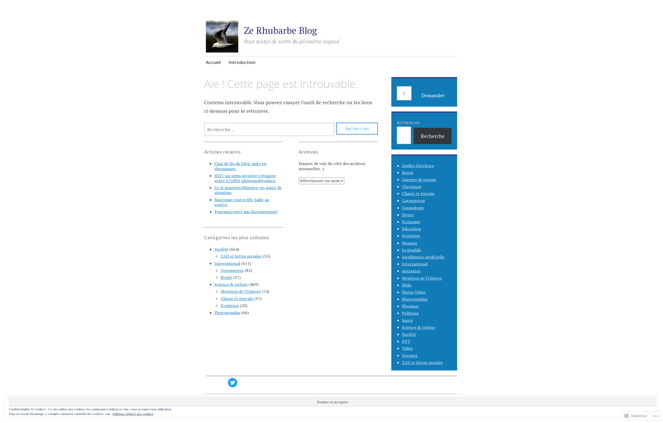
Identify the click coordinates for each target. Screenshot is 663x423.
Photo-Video (414, 292)
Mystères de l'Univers (241, 291)
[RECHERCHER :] (269, 129)
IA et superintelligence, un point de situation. (248, 190)
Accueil (213, 62)
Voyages (409, 355)
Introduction (241, 62)
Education (411, 229)
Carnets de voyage (419, 179)
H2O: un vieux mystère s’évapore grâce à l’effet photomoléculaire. (245, 178)
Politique (410, 313)
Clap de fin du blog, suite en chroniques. (240, 166)
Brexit (226, 277)
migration (411, 271)
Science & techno (231, 284)
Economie (411, 222)
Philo (407, 285)
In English (411, 250)
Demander (433, 95)
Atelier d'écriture (418, 165)
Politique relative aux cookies (133, 414)
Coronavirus (232, 270)
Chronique (411, 186)
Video (407, 348)
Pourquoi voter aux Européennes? (246, 211)
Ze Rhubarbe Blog (280, 30)
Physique (410, 306)
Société (221, 249)
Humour (409, 243)
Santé (407, 320)
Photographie (227, 312)
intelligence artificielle (423, 257)
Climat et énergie (237, 298)
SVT (406, 341)
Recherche (408, 122)
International (227, 263)
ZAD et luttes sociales (241, 256)
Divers (408, 215)
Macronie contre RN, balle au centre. (241, 202)
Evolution (230, 305)
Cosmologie (413, 208)
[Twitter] (232, 382)
